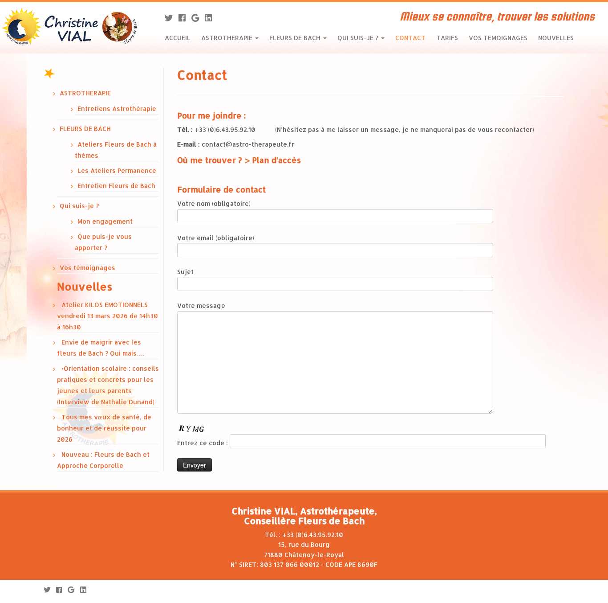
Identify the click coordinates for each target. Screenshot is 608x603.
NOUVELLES (556, 37)
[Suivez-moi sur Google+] (198, 17)
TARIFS (447, 37)
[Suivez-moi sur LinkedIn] (211, 17)
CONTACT (410, 37)
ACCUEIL (178, 37)
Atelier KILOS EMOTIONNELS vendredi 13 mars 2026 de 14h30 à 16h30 (107, 316)
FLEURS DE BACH (295, 37)
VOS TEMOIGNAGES (498, 37)
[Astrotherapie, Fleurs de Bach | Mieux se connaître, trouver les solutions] (70, 26)
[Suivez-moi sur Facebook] (184, 17)
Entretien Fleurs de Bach (116, 185)
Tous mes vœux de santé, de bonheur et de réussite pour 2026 (104, 428)
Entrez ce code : (203, 443)
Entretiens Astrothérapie (116, 108)
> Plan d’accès (272, 160)
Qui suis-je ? (79, 205)
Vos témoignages (87, 267)
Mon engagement (105, 221)
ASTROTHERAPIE (227, 37)
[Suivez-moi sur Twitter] (171, 17)
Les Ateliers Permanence (116, 170)
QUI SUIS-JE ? (358, 37)
